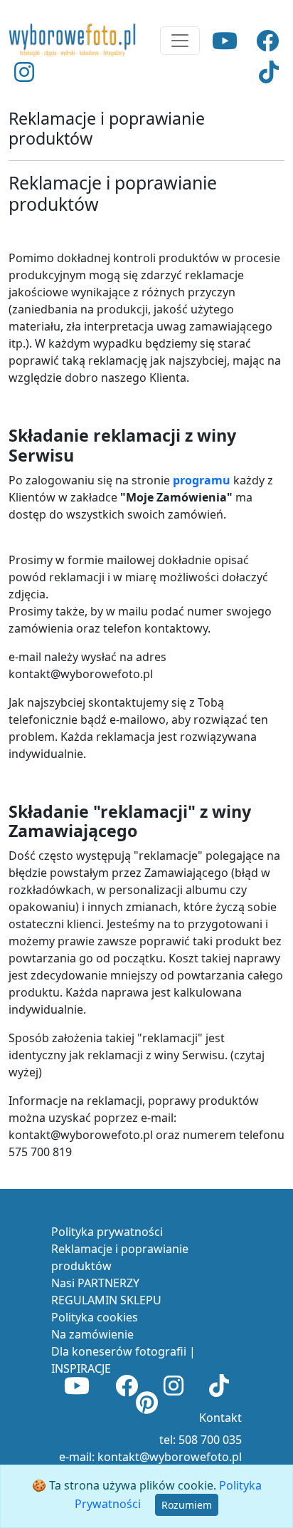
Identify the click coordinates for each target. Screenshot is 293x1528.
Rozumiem (186, 1505)
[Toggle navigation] (180, 40)
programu (201, 480)
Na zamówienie (92, 1334)
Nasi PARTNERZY (95, 1283)
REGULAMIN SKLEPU (106, 1300)
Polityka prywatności (107, 1231)
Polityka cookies (94, 1317)
